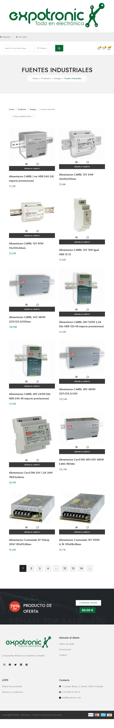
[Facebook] (10, 664)
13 (73, 568)
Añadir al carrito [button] (32, 168)
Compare (37, 164)
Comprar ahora (88, 603)
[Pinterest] (26, 664)
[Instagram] (4, 664)
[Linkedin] (21, 664)
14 (81, 568)
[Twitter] (15, 664)
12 (64, 568)
